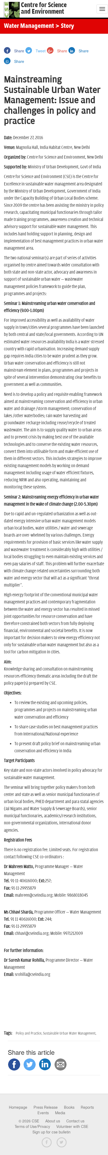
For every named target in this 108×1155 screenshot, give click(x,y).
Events (43, 1113)
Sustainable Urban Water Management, (69, 1033)
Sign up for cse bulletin (52, 1132)
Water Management (29, 26)
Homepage (18, 1107)
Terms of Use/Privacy (32, 1126)
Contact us (75, 1121)
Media (60, 1113)
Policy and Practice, (29, 1033)
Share (18, 50)
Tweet (40, 50)
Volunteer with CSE (72, 1126)
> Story (64, 26)
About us (52, 1121)
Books (69, 1107)
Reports (87, 1107)
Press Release (46, 1107)
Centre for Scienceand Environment (44, 8)
